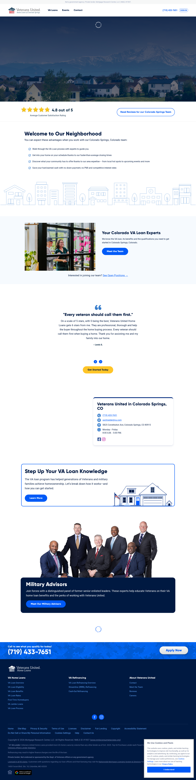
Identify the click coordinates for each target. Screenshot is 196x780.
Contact (78, 10)
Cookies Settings (63, 733)
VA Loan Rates (14, 695)
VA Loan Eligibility (16, 687)
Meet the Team (115, 251)
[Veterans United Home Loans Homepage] (24, 668)
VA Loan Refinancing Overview (82, 683)
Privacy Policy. (167, 764)
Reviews (133, 691)
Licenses (72, 728)
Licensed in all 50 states (17, 762)
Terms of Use (58, 728)
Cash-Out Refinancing (78, 691)
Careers (132, 695)
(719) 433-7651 (170, 10)
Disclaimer (86, 728)
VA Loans (53, 10)
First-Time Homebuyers (18, 700)
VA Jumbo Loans (15, 704)
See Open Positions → (115, 275)
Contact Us (88, 733)
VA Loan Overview (16, 683)
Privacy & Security (38, 728)
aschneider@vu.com (112, 420)
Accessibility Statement (135, 728)
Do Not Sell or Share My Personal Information (29, 733)
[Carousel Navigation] (98, 362)
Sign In (183, 10)
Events (65, 10)
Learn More (36, 498)
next (100, 361)
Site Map (22, 728)
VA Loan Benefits (15, 691)
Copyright (115, 728)
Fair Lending (101, 728)
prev (95, 361)
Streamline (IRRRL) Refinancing (82, 687)
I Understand (168, 770)
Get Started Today (98, 370)
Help (77, 733)
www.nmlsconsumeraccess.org (105, 740)
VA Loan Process (15, 708)
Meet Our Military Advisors (46, 604)
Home (10, 728)
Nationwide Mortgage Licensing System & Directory (120, 762)
